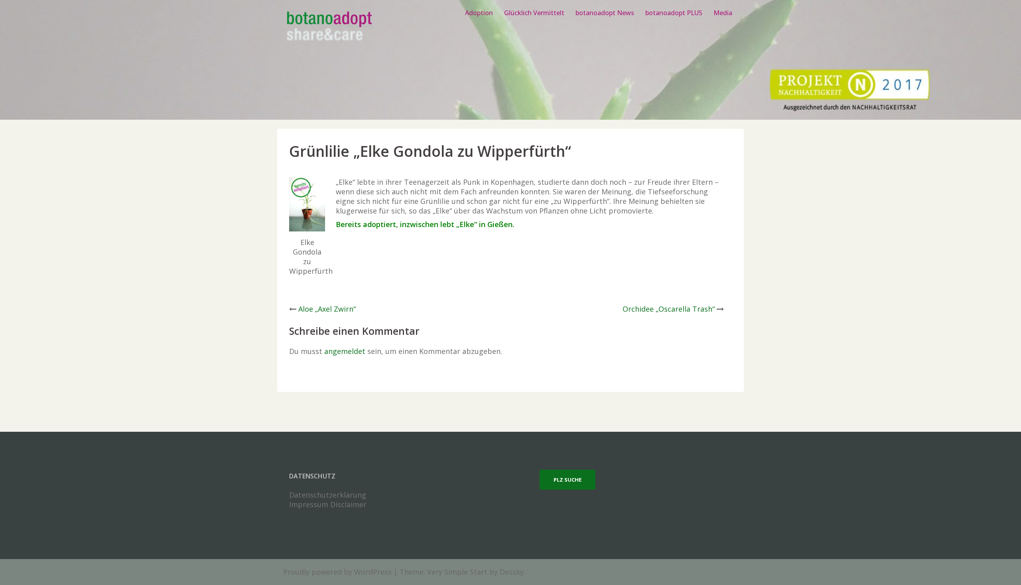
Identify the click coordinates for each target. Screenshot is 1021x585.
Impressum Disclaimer (328, 504)
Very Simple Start (457, 572)
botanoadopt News (605, 12)
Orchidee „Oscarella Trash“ (669, 309)
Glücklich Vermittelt (534, 12)
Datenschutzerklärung (327, 495)
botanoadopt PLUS (673, 12)
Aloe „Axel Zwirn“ (327, 309)
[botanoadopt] (328, 27)
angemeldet (344, 351)
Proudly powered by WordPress (337, 572)
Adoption (479, 12)
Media (723, 12)
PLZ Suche (567, 479)
